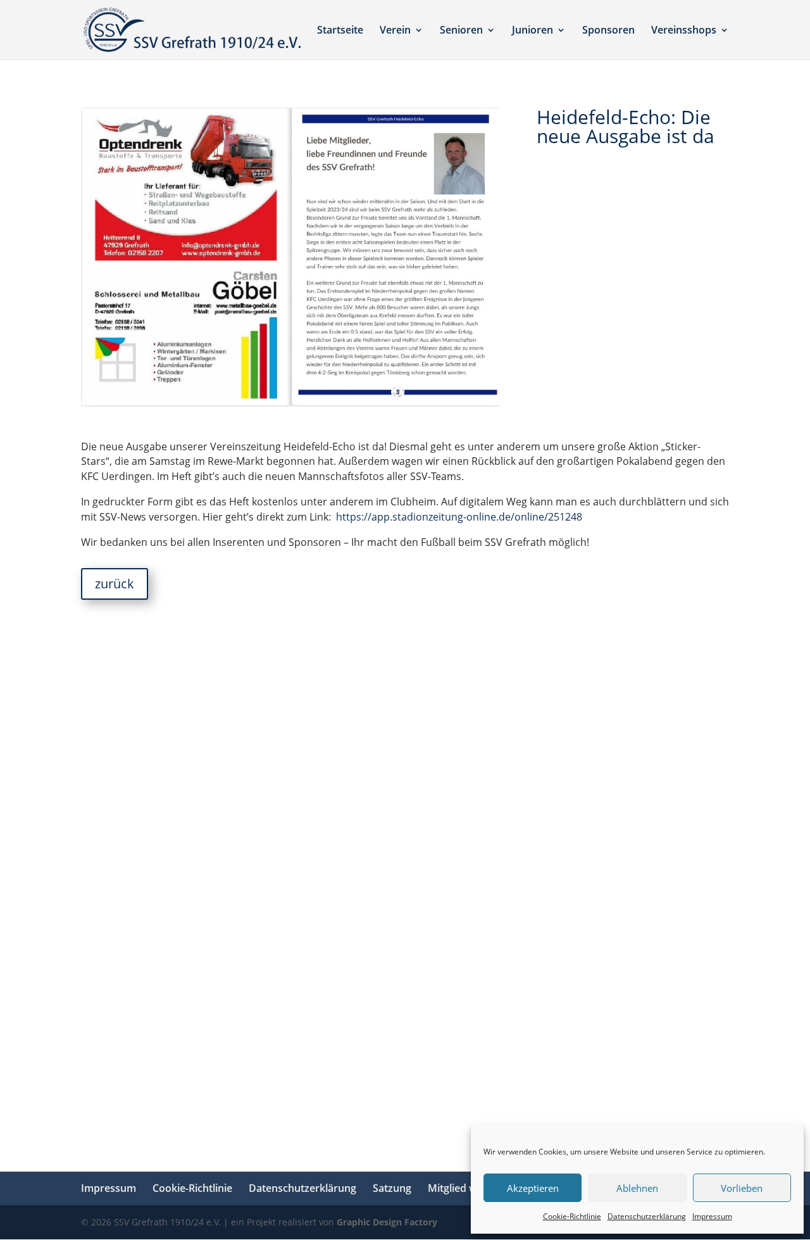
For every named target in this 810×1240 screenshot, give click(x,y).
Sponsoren (608, 31)
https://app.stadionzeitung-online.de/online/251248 (459, 517)
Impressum (712, 1216)
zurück (114, 583)
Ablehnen (637, 1188)
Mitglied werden (467, 1188)
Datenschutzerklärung (647, 1216)
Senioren (461, 31)
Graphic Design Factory (387, 1222)
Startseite (340, 31)
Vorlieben (742, 1188)
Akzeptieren (533, 1188)
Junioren (532, 31)
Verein (395, 31)
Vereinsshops (683, 31)
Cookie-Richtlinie (572, 1216)
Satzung (392, 1188)
